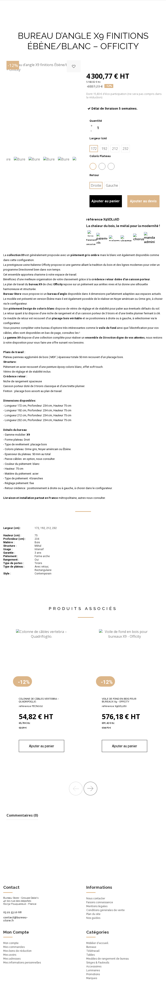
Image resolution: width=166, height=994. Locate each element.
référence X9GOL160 (114, 706)
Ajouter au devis (143, 201)
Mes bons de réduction (17, 950)
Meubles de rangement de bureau (107, 958)
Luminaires (93, 970)
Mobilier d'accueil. (97, 943)
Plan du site (93, 914)
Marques (91, 978)
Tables (90, 954)
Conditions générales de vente (105, 910)
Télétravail (92, 950)
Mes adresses (12, 958)
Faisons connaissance (99, 902)
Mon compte (11, 943)
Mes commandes (14, 947)
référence (94, 219)
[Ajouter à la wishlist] (74, 66)
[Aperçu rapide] (48, 693)
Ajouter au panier (105, 201)
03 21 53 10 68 (12, 912)
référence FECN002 (31, 706)
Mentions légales (96, 906)
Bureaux (91, 947)
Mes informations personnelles (22, 962)
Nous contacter (95, 898)
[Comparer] (41, 693)
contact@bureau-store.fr (15, 919)
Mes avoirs (9, 954)
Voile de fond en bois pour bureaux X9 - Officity (119, 700)
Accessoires (93, 966)
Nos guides (93, 917)
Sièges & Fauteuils (97, 962)
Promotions (93, 974)
